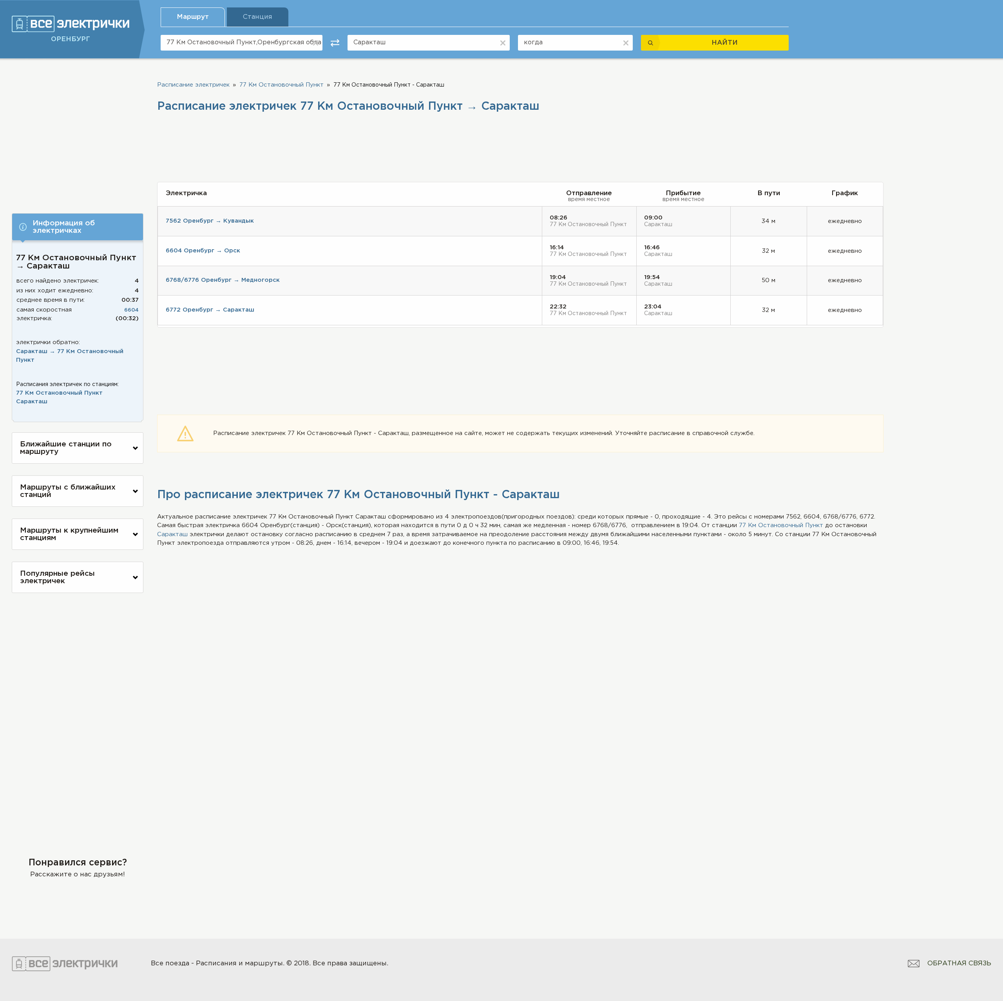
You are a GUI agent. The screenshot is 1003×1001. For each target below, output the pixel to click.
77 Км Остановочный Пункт (59, 392)
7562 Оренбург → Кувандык (210, 220)
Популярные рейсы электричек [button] (57, 577)
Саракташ (31, 401)
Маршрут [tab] (193, 17)
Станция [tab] (257, 17)
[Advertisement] (77, 132)
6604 (131, 310)
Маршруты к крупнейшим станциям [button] (69, 534)
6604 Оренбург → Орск (203, 250)
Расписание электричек (193, 84)
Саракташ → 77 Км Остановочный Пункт (69, 356)
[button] (77, 227)
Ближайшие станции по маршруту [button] (66, 448)
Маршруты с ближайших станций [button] (68, 491)
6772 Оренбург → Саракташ (210, 309)
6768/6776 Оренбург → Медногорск (223, 280)
